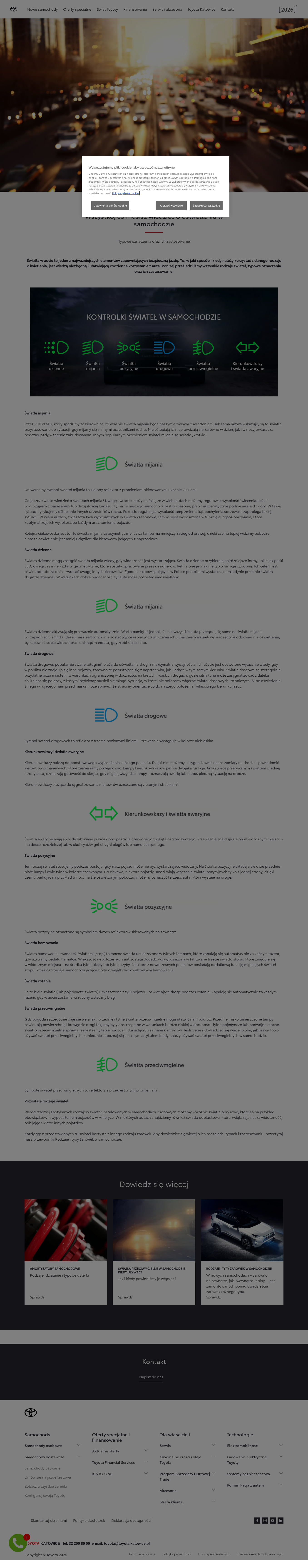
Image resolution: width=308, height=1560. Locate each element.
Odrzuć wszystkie (171, 205)
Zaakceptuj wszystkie (206, 205)
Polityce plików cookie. (125, 193)
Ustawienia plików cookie (110, 205)
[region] (155, 186)
